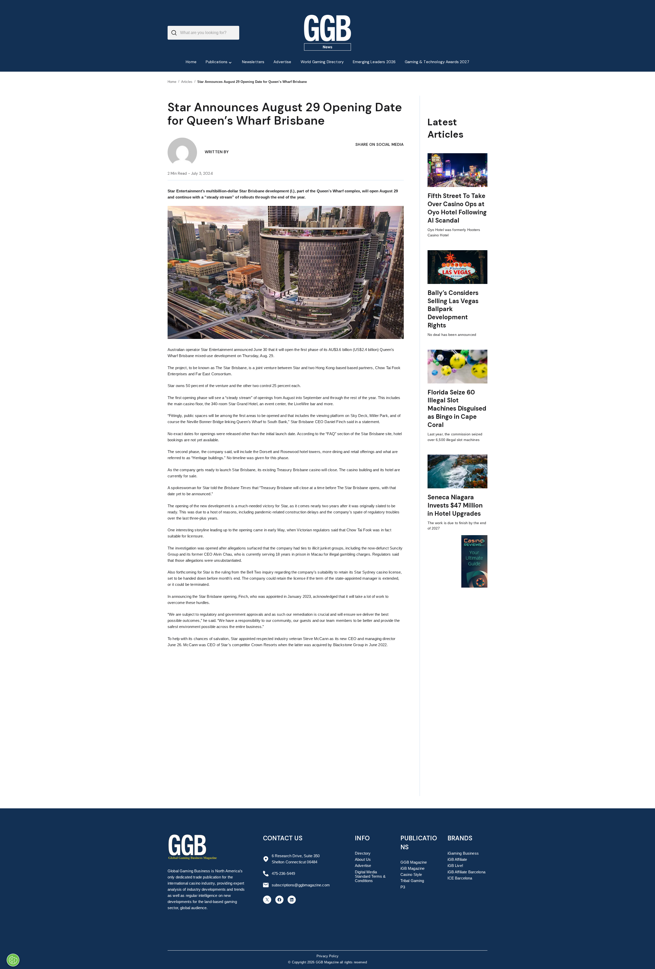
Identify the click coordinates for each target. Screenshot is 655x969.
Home (172, 82)
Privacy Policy (327, 956)
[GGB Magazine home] (327, 33)
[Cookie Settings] (13, 960)
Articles (187, 82)
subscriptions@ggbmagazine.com (301, 885)
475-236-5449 (283, 873)
